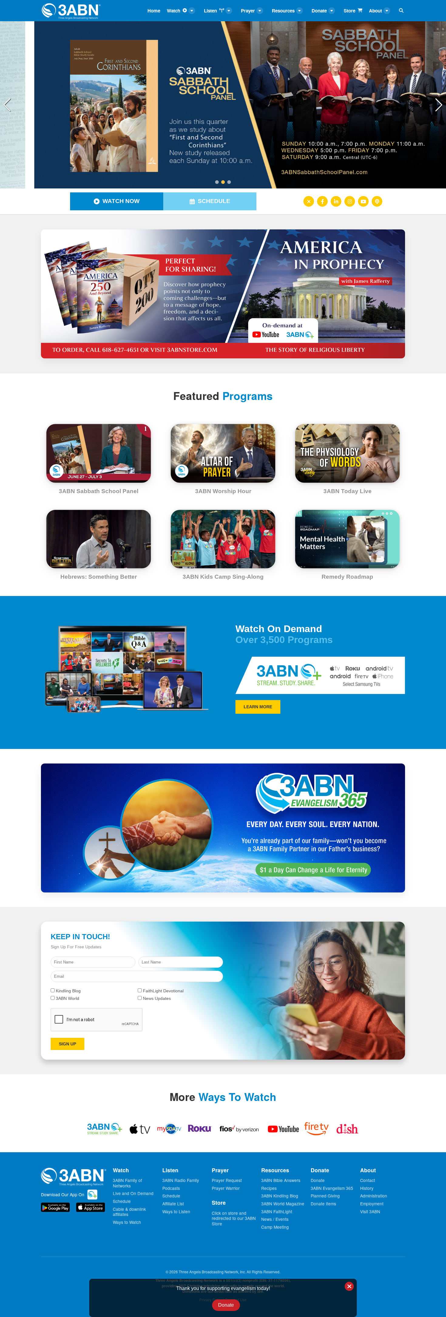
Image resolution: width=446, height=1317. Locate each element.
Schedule (122, 1201)
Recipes (269, 1188)
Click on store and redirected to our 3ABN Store (234, 1218)
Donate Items (323, 1203)
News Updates (156, 998)
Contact (367, 1180)
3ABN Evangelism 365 (332, 1188)
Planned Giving (325, 1196)
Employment (371, 1203)
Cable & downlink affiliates (129, 1211)
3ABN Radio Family (180, 1180)
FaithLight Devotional (163, 991)
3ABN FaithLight (276, 1211)
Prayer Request (227, 1180)
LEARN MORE (258, 706)
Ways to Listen (176, 1211)
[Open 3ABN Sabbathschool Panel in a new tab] (223, 104)
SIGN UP (67, 1043)
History (366, 1188)
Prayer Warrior (226, 1188)
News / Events (275, 1219)
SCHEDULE (214, 201)
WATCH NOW (121, 201)
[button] (439, 105)
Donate (318, 1180)
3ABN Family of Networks (127, 1183)
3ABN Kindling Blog (279, 1196)
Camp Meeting (275, 1227)
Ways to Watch (127, 1222)
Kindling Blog (68, 991)
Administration (373, 1196)
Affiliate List (173, 1203)
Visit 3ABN (370, 1211)
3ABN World (67, 998)
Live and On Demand (133, 1193)
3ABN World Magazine (282, 1203)
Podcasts (171, 1188)
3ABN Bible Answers (280, 1180)
